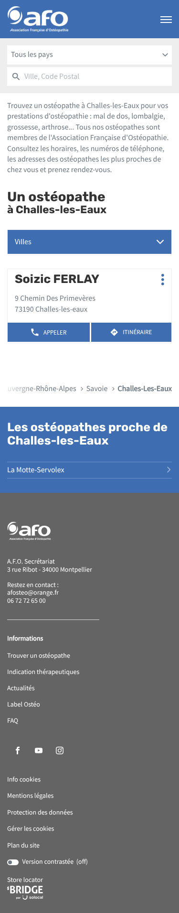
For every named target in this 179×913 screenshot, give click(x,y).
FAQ (12, 721)
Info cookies (24, 779)
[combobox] (89, 55)
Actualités (21, 688)
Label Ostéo (23, 704)
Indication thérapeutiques (43, 672)
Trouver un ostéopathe (38, 656)
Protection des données (40, 812)
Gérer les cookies (30, 829)
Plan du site (23, 845)
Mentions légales (30, 796)
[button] (166, 19)
